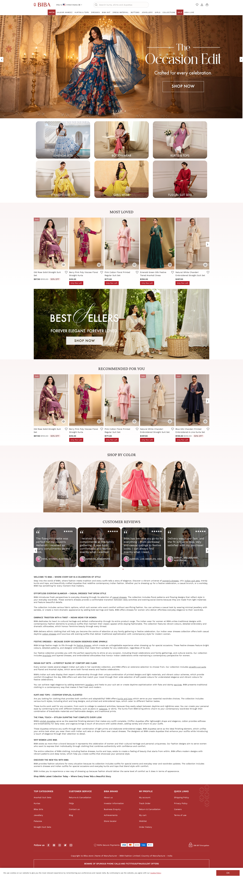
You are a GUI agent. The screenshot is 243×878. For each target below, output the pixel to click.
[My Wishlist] (197, 6)
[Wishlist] (66, 274)
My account (144, 797)
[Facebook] (48, 845)
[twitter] (65, 845)
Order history (145, 827)
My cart (142, 815)
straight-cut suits (197, 667)
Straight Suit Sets (42, 827)
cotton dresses (49, 634)
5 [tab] (120, 569)
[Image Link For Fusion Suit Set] (180, 179)
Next (207, 243)
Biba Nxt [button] (106, 12)
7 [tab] (125, 569)
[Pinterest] (54, 845)
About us (108, 797)
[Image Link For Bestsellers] (121, 324)
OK (228, 873)
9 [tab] (129, 569)
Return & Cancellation (149, 809)
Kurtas (37, 803)
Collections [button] (169, 12)
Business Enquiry (112, 809)
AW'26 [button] (51, 12)
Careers (178, 809)
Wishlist (143, 821)
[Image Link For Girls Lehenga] (121, 179)
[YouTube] (71, 845)
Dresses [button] (95, 12)
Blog (71, 815)
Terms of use (180, 815)
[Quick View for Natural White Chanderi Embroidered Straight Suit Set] (205, 265)
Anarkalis (46, 655)
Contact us (74, 809)
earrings (178, 684)
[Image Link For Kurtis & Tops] (180, 140)
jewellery (89, 684)
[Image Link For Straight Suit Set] (63, 179)
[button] (202, 6)
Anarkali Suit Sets (42, 797)
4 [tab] (118, 569)
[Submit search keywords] (96, 5)
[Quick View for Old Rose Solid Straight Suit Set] (63, 265)
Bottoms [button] (135, 12)
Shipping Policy (181, 797)
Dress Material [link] (120, 12)
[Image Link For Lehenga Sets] (63, 140)
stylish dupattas (48, 721)
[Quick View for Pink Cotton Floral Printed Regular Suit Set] (134, 265)
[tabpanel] (55, 548)
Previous (35, 243)
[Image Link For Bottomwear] (121, 140)
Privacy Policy (180, 803)
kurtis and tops (124, 698)
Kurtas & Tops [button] (82, 12)
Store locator (110, 821)
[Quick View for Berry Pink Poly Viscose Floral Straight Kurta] (99, 265)
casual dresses (119, 597)
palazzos (103, 709)
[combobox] (121, 5)
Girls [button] (157, 12)
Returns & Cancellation (80, 797)
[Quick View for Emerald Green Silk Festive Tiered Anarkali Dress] (170, 265)
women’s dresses (170, 581)
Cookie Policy (155, 873)
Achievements (110, 815)
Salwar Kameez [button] (64, 12)
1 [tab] (111, 569)
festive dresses (84, 645)
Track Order (144, 803)
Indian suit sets (192, 581)
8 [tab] (127, 569)
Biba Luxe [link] (189, 12)
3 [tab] (116, 569)
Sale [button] (180, 12)
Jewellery (38, 815)
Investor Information (114, 803)
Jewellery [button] (147, 12)
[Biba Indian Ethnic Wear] (42, 5)
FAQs (71, 803)
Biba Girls (38, 809)
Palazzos (38, 821)
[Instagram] (59, 845)
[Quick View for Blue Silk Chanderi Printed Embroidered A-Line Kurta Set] (205, 421)
